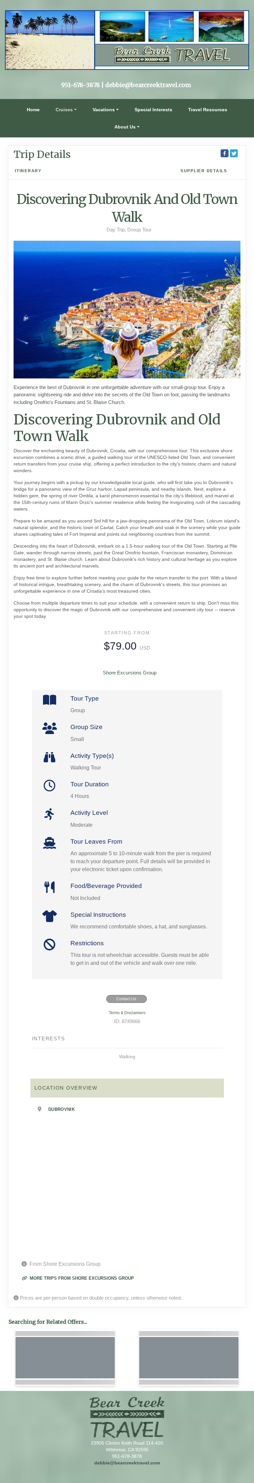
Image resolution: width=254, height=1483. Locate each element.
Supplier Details (204, 171)
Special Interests (153, 109)
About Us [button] (125, 126)
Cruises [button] (64, 109)
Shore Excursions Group (129, 672)
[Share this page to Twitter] (234, 153)
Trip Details (42, 154)
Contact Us (126, 999)
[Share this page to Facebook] (225, 153)
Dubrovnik (61, 1109)
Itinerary (28, 171)
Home (33, 109)
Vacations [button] (104, 109)
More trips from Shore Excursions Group (81, 1278)
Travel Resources (207, 109)
